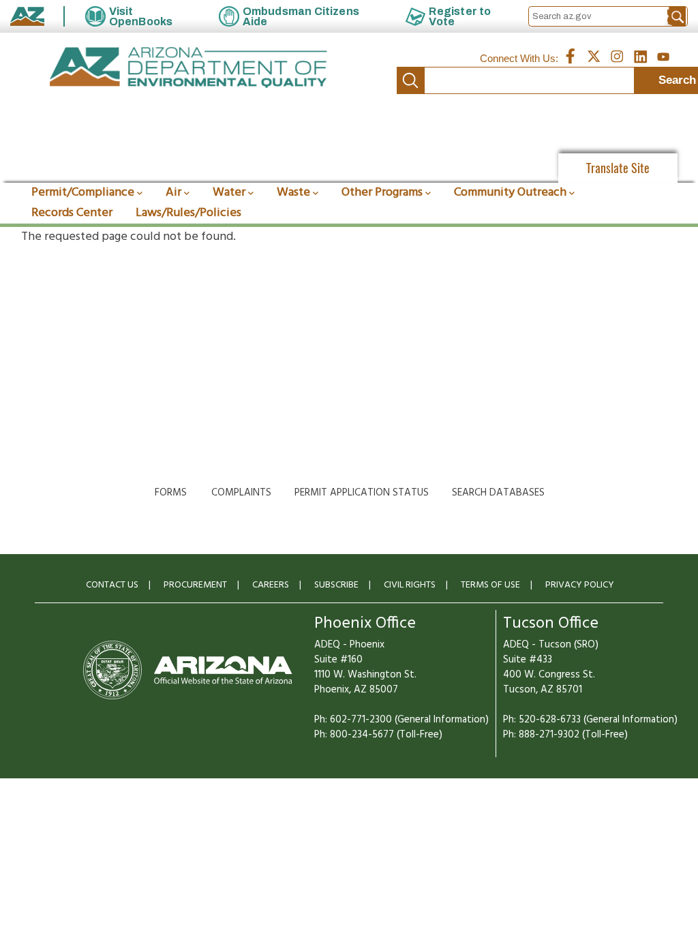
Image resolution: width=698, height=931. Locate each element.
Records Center (71, 213)
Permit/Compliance (82, 192)
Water (229, 192)
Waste (293, 192)
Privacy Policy (579, 585)
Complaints (241, 493)
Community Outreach (510, 192)
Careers (270, 585)
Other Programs (382, 192)
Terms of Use (490, 585)
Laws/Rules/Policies (188, 213)
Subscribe (336, 585)
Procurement (195, 585)
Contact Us (112, 585)
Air (173, 192)
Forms (171, 493)
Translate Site (618, 168)
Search (410, 80)
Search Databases (498, 493)
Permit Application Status (361, 493)
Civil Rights (410, 585)
